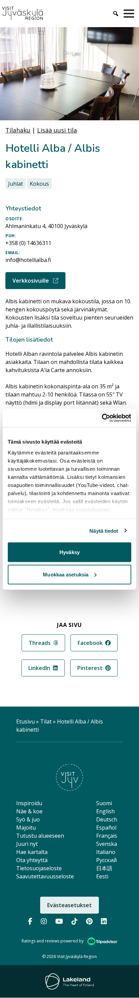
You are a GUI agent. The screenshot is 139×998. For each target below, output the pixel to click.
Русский (106, 860)
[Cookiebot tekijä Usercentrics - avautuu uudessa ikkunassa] (101, 417)
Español (106, 827)
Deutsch (106, 819)
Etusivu (25, 721)
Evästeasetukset (69, 905)
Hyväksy (69, 552)
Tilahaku (17, 130)
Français (106, 835)
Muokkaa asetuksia (65, 574)
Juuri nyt (27, 844)
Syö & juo (28, 819)
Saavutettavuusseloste (45, 876)
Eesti (102, 876)
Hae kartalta (32, 852)
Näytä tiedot (103, 530)
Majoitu (26, 827)
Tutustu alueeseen (40, 835)
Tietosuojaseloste (39, 868)
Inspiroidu (29, 803)
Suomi (104, 803)
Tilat (46, 721)
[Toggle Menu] (130, 13)
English (105, 811)
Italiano (105, 852)
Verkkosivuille (38, 280)
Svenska (106, 844)
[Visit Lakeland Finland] (69, 981)
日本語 (104, 868)
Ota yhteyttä (32, 860)
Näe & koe (29, 811)
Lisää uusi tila (57, 130)
